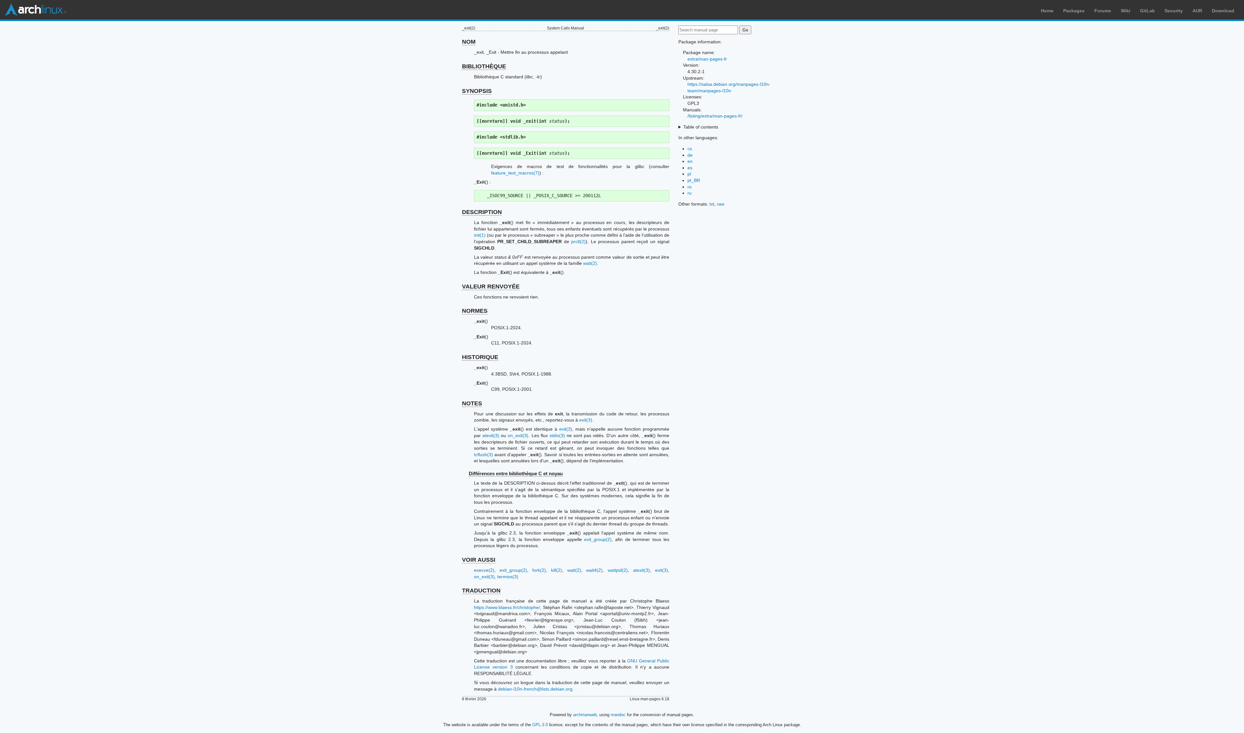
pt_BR (693, 180)
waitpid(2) (618, 570)
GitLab (1147, 10)
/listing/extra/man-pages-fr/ (715, 115)
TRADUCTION (481, 590)
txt (711, 204)
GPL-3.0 (540, 724)
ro (689, 186)
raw (720, 204)
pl (689, 173)
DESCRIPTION (482, 212)
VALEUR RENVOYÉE (491, 286)
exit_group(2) (598, 539)
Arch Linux (35, 9)
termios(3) (507, 576)
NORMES (475, 311)
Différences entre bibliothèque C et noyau (516, 473)
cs (689, 148)
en (690, 161)
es (689, 167)
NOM (469, 42)
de (690, 155)
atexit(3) (490, 435)
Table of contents (700, 127)
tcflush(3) (483, 454)
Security (1174, 10)
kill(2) (556, 570)
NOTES (472, 403)
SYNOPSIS (477, 91)
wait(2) (590, 263)
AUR (1197, 10)
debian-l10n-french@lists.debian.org (535, 689)
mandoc (618, 714)
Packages (1074, 10)
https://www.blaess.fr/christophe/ (507, 607)
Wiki (1125, 10)
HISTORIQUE (480, 357)
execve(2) (484, 570)
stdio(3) (557, 435)
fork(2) (539, 570)
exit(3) (585, 420)
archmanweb (585, 714)
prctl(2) (578, 241)
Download (1223, 10)
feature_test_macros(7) (515, 172)
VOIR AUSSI (478, 560)
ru (689, 193)
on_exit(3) (518, 435)
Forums (1102, 10)
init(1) (480, 235)
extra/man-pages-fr (707, 59)
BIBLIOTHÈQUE (484, 66)
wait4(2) (594, 570)
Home (1047, 10)
